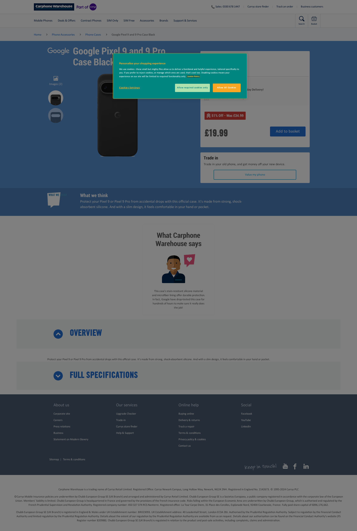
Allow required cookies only (192, 87)
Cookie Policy (193, 76)
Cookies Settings (129, 87)
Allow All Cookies (226, 87)
